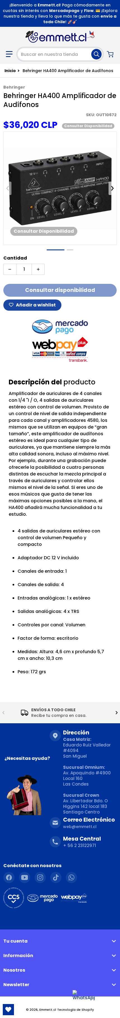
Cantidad (15, 258)
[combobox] (60, 54)
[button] (9, 54)
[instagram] (40, 877)
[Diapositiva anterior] (7, 188)
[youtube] (24, 877)
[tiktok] (55, 877)
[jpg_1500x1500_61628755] (70, 249)
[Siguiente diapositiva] (112, 188)
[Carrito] (111, 54)
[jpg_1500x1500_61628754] (55, 249)
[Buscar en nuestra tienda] (96, 54)
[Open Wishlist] (8, 1009)
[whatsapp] (71, 877)
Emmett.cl (47, 1009)
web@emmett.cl (80, 826)
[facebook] (9, 877)
